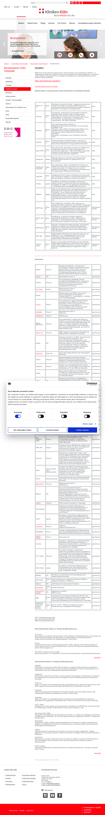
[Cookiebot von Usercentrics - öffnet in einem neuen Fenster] (88, 383)
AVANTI (38, 276)
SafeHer (38, 503)
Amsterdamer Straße (92, 808)
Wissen (72, 23)
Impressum (30, 810)
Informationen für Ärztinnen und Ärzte (16, 109)
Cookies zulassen (82, 430)
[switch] (41, 416)
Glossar (8, 103)
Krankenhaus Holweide (29, 778)
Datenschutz (13, 810)
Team (7, 114)
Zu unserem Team (18, 51)
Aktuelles (8, 78)
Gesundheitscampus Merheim (89, 23)
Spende (8, 122)
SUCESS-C (39, 526)
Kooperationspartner (12, 118)
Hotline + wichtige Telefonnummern (81, 55)
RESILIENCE (40, 484)
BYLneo (38, 304)
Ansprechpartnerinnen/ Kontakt (46, 86)
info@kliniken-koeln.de (52, 783)
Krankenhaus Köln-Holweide (19, 63)
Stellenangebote (10, 784)
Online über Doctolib (59, 55)
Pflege (43, 23)
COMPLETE (39, 316)
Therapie (8, 85)
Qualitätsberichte (11, 775)
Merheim (87, 812)
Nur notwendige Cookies (22, 430)
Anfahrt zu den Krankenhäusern (50, 785)
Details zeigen (88, 424)
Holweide (87, 810)
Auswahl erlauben (52, 430)
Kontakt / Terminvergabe (14, 100)
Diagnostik (9, 81)
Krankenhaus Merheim (28, 775)
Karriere (51, 23)
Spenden (8, 778)
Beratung (9, 92)
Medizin (21, 23)
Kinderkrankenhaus (28, 781)
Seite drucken (49, 790)
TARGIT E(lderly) (38, 537)
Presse (24, 784)
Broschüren (9, 781)
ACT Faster (39, 289)
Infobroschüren (10, 96)
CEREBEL (39, 312)
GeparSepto (39, 587)
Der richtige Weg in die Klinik (70, 55)
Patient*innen (32, 23)
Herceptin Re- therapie (40, 592)
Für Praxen (62, 23)
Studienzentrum (54, 63)
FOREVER (39, 353)
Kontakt (21, 810)
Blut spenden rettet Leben (92, 55)
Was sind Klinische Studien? (47, 81)
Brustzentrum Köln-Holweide (39, 63)
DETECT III (39, 333)
